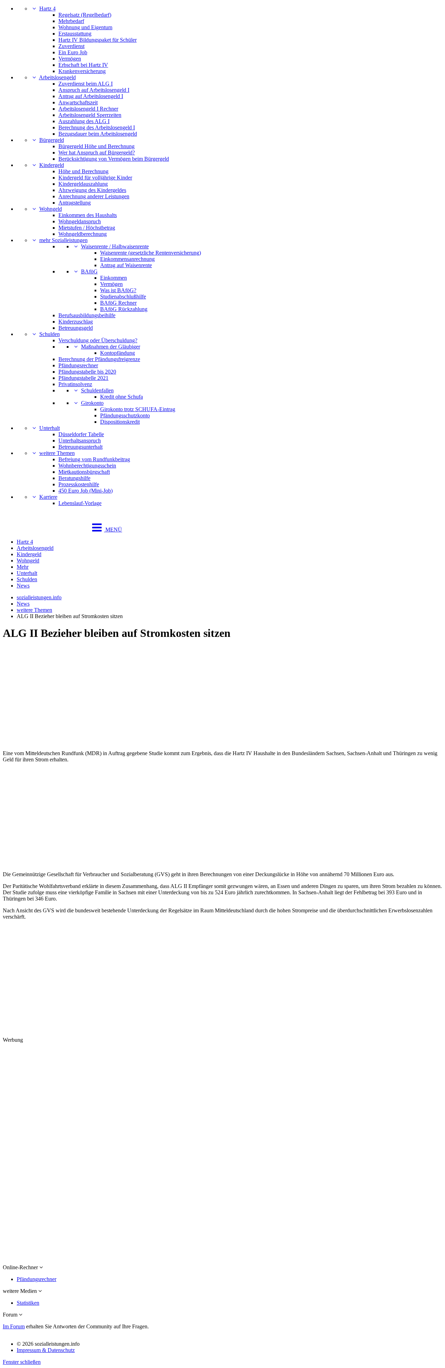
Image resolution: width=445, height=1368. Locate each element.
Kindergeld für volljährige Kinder (95, 178)
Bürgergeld (51, 140)
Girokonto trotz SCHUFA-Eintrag (137, 409)
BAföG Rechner (118, 303)
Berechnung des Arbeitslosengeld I (96, 127)
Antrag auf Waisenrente (126, 265)
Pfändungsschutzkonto (125, 415)
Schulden (49, 334)
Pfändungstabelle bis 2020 (87, 372)
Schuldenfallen (97, 390)
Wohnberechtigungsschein (87, 466)
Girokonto (92, 403)
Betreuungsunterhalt (80, 447)
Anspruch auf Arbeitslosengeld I (93, 90)
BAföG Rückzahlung (123, 309)
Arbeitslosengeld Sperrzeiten (89, 115)
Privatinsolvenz (75, 384)
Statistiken (28, 1303)
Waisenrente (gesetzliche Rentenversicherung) (150, 253)
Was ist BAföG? (118, 290)
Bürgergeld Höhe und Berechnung (96, 146)
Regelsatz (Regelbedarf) (84, 15)
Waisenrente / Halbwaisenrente (115, 246)
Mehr (23, 567)
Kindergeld (51, 165)
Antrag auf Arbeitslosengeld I (90, 96)
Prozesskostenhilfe (78, 484)
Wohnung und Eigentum (85, 27)
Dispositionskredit (120, 422)
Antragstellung (74, 203)
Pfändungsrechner (78, 365)
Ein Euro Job (72, 52)
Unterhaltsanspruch (79, 440)
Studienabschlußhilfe (123, 296)
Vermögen (69, 59)
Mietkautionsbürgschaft (84, 472)
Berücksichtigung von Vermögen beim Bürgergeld (113, 159)
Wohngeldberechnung (82, 234)
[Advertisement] (211, 696)
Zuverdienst (71, 46)
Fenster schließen (22, 1362)
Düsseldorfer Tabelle (81, 434)
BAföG (89, 271)
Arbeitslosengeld (57, 77)
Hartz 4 (47, 8)
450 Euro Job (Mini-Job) (85, 491)
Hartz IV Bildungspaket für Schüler (97, 40)
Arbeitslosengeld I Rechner (88, 109)
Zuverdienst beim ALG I (85, 84)
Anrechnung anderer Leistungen (93, 196)
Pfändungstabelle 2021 (83, 378)
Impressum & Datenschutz (46, 1350)
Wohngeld (50, 209)
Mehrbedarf (71, 21)
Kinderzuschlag (75, 322)
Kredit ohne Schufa (121, 397)
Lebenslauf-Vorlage (80, 503)
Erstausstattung (74, 34)
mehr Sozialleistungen (63, 240)
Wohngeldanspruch (79, 221)
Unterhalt (49, 428)
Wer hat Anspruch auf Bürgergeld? (96, 152)
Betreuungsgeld (75, 328)
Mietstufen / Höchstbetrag (86, 228)
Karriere (48, 497)
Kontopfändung (117, 353)
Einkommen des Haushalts (87, 215)
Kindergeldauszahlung (83, 184)
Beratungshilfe (74, 478)
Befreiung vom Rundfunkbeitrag (94, 459)
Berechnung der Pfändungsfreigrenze (99, 359)
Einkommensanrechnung (127, 259)
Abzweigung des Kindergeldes (92, 190)
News (23, 586)
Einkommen (113, 278)
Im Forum (14, 1326)
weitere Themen (57, 453)
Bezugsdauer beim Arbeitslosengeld (97, 134)
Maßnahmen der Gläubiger (110, 347)
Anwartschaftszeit (78, 102)
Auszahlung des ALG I (84, 121)
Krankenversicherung (82, 71)
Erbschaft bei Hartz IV (83, 65)
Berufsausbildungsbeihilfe (86, 315)
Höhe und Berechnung (83, 171)
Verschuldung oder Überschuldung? (97, 340)
